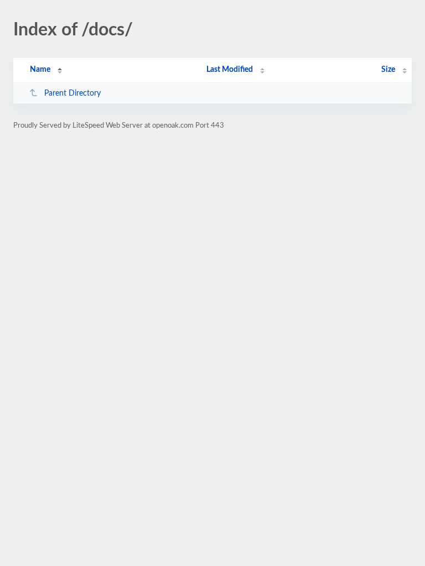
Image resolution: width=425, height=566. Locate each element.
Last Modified (229, 70)
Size (388, 70)
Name (40, 70)
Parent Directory (72, 93)
